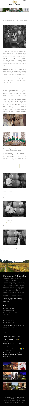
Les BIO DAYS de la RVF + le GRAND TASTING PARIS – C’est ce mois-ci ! (12, 344)
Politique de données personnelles (12, 401)
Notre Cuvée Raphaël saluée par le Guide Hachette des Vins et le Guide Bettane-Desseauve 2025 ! (13, 354)
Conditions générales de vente (17, 402)
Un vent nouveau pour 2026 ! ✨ (11, 339)
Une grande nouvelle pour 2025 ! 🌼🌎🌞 (13, 349)
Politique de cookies (19, 399)
